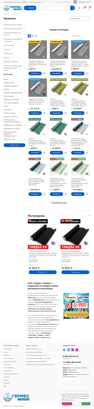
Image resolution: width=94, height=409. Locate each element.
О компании (8, 2)
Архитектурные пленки (13, 25)
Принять (86, 404)
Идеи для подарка (11, 62)
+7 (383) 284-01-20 (72, 362)
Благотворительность (11, 374)
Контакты (7, 364)
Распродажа (8, 53)
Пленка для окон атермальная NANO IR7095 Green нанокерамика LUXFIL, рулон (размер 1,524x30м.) (79, 183)
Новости (24, 2)
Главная (7, 14)
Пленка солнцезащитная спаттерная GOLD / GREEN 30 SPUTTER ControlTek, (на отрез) (58, 102)
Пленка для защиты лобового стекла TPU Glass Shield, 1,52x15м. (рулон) (58, 63)
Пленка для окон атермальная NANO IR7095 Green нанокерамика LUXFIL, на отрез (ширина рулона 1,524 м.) (58, 183)
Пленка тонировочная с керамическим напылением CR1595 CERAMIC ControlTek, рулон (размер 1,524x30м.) (75, 254)
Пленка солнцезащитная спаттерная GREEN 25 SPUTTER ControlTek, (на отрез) (37, 142)
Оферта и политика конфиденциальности (40, 364)
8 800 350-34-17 (70, 356)
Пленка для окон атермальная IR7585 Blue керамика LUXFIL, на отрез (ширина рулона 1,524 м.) (79, 142)
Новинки (7, 49)
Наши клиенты (35, 2)
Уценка (6, 58)
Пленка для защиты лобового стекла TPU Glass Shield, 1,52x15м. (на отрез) (37, 63)
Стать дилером (9, 367)
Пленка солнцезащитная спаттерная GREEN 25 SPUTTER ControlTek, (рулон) (58, 142)
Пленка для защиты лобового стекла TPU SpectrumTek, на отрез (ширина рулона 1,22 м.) (80, 63)
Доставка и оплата (10, 361)
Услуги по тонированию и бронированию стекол (13, 68)
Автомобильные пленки (13, 29)
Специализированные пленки (12, 34)
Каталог (32, 8)
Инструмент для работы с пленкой (13, 40)
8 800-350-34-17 (84, 2)
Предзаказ (75, 272)
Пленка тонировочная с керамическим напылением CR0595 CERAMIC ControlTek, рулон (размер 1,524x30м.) (43, 254)
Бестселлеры (9, 45)
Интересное (8, 371)
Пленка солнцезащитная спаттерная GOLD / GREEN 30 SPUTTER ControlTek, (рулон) (78, 102)
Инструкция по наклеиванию (36, 361)
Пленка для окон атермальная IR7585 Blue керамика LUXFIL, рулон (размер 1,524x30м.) (37, 182)
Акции (17, 2)
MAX (5, 386)
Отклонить (67, 404)
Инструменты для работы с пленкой (38, 358)
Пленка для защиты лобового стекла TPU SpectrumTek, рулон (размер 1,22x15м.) (36, 101)
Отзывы (6, 377)
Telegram (7, 383)
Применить (14, 145)
